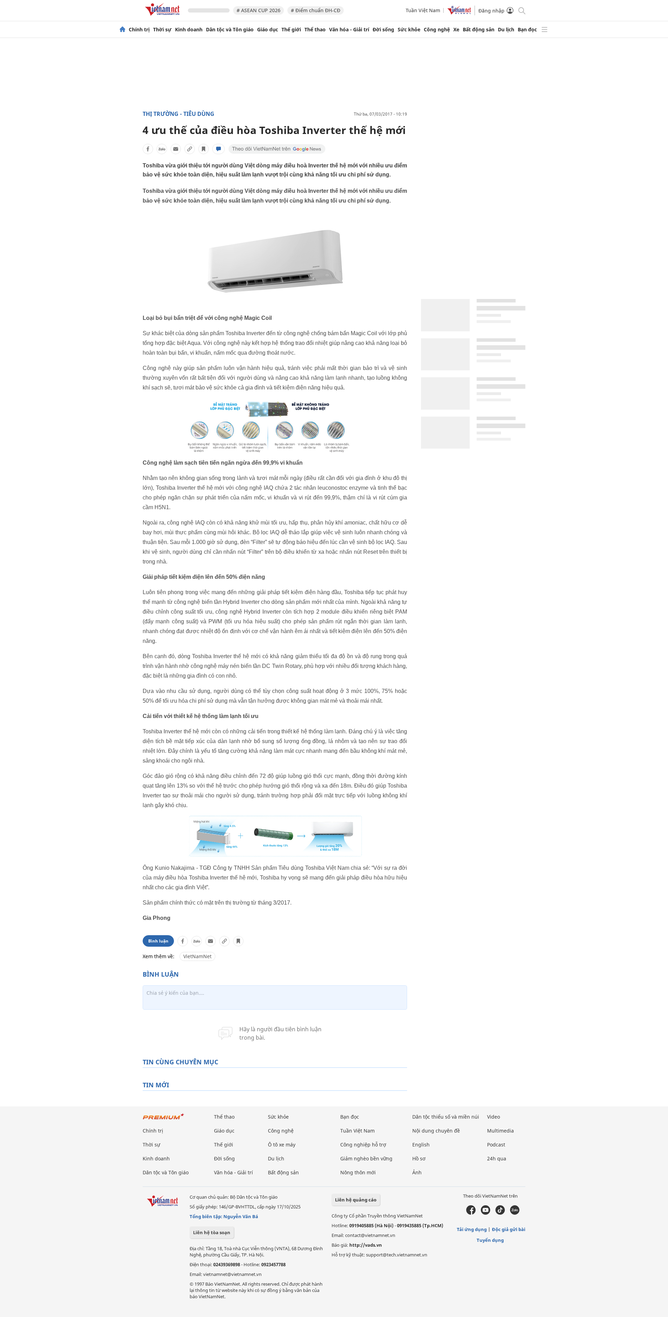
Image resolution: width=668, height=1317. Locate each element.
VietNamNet (197, 956)
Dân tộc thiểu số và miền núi (445, 1116)
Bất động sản (478, 29)
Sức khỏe (409, 29)
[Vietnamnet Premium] (163, 1120)
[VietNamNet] (122, 29)
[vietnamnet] (163, 17)
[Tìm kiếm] (521, 10)
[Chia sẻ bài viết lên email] (175, 149)
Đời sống (383, 29)
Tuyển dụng (490, 1240)
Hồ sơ (419, 1158)
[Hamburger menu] (544, 29)
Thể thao (315, 29)
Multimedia (500, 1130)
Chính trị (139, 29)
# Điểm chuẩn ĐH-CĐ (315, 10)
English (421, 1144)
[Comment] (218, 149)
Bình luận (158, 941)
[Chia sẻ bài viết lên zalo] (162, 149)
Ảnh (417, 1172)
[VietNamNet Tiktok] (500, 1213)
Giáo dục (267, 29)
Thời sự (162, 29)
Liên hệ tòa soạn (211, 1232)
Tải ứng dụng (472, 1229)
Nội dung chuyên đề (436, 1130)
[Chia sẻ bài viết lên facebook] (148, 149)
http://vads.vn (365, 1245)
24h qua (496, 1158)
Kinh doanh (188, 29)
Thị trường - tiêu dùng (178, 114)
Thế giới (291, 29)
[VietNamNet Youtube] (485, 1213)
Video (493, 1116)
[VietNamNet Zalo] (514, 1213)
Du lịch (506, 29)
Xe (456, 29)
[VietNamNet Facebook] (471, 1213)
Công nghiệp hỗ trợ (363, 1144)
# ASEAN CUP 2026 (258, 10)
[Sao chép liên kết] (189, 149)
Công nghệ (437, 29)
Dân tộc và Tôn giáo (230, 29)
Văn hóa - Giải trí (349, 29)
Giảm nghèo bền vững (366, 1158)
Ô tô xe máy (281, 1144)
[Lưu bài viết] (203, 149)
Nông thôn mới (358, 1172)
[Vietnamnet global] (459, 12)
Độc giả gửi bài (508, 1229)
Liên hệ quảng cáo (355, 1200)
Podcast (496, 1144)
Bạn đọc (527, 29)
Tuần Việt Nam (423, 10)
